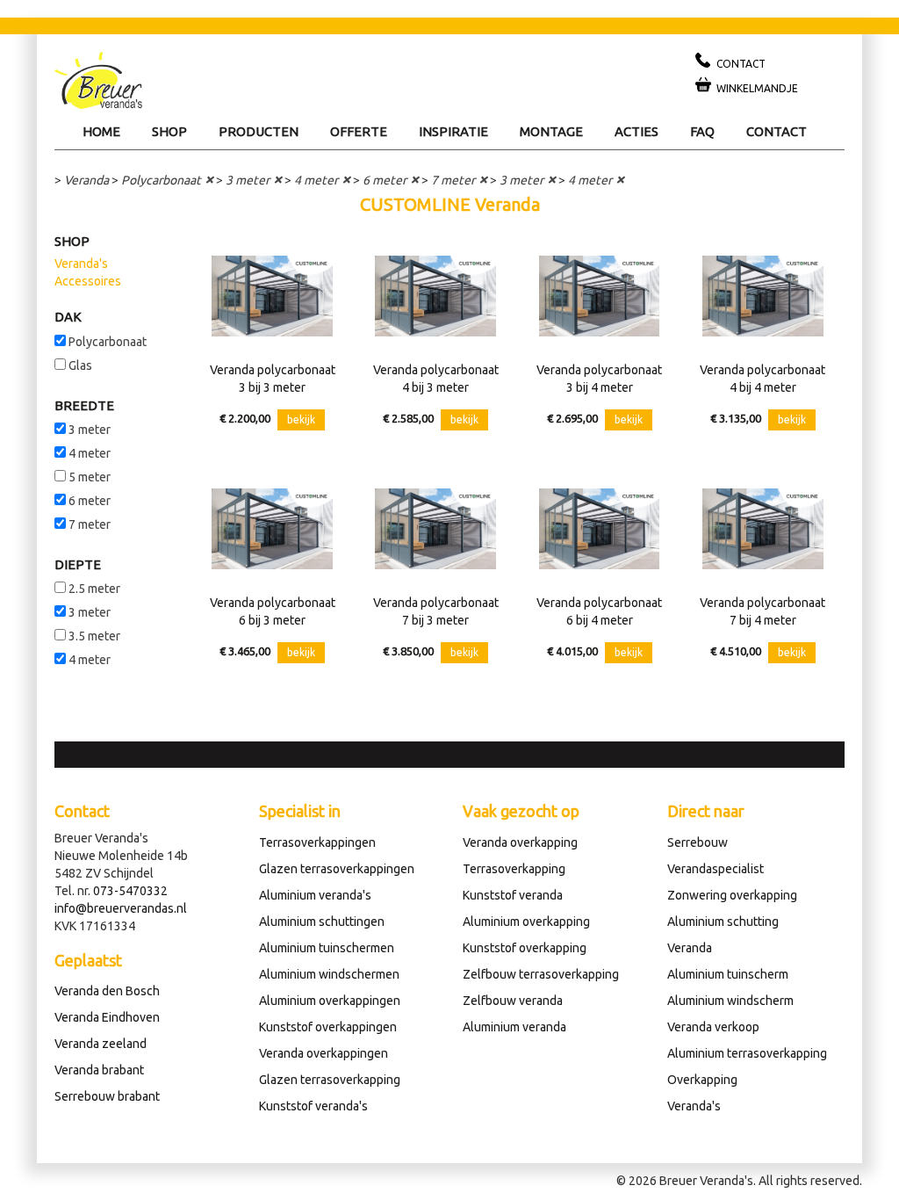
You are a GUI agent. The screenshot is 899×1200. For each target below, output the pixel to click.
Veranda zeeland (100, 1044)
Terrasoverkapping (514, 869)
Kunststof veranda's (313, 1106)
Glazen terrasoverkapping (329, 1080)
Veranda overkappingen (323, 1053)
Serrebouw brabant (107, 1096)
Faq (702, 131)
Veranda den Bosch (107, 991)
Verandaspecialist (715, 869)
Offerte (358, 131)
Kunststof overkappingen (328, 1027)
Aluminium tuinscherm (727, 974)
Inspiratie (453, 131)
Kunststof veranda (513, 895)
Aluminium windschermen (329, 974)
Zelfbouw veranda (513, 1001)
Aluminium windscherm (730, 1001)
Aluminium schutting (723, 921)
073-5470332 (130, 891)
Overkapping (702, 1080)
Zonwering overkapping (732, 895)
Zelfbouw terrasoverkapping (541, 974)
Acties (636, 131)
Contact (776, 131)
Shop (169, 131)
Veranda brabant (99, 1070)
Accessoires (87, 281)
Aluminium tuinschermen (326, 948)
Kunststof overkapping (524, 948)
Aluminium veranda (514, 1027)
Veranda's (81, 264)
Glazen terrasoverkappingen (336, 869)
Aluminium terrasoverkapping (747, 1053)
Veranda (86, 180)
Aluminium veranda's (315, 895)
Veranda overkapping (520, 842)
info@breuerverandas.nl (120, 908)
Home (101, 131)
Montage (551, 131)
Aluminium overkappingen (329, 1001)
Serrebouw (697, 842)
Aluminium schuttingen (322, 921)
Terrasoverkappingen (317, 842)
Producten (258, 131)
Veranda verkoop (713, 1027)
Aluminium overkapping (526, 921)
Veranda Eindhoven (107, 1017)
